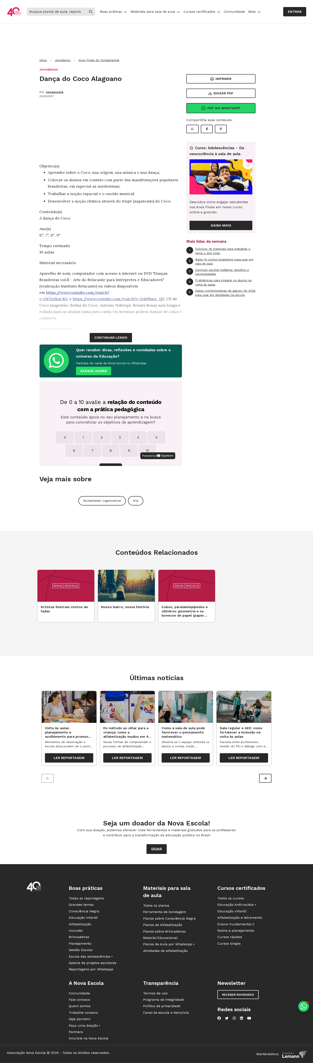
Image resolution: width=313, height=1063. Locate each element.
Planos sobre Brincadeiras (164, 931)
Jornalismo (62, 60)
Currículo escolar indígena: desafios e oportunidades (219, 272)
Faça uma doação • (84, 1025)
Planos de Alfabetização (162, 925)
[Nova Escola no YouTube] (249, 1018)
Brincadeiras (79, 937)
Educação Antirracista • (236, 905)
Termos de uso (155, 993)
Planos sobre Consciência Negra (169, 918)
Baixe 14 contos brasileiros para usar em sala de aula (221, 261)
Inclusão (76, 931)
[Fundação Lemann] (294, 1054)
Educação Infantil (83, 918)
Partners (76, 1032)
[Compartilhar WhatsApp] (192, 129)
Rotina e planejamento (235, 931)
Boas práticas (111, 12)
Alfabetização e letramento (239, 918)
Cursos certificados (199, 12)
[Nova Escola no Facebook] (219, 1018)
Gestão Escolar (81, 950)
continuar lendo (110, 337)
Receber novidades (238, 994)
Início (43, 60)
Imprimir (223, 79)
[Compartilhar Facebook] (207, 129)
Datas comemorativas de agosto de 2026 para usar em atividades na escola (222, 293)
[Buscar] (90, 12)
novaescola (54, 92)
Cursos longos (229, 943)
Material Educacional (160, 938)
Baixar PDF (224, 93)
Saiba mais (221, 225)
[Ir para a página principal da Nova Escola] (14, 12)
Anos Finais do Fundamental (98, 60)
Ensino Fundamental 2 (235, 924)
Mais (252, 12)
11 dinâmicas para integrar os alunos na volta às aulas (220, 282)
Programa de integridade (163, 1000)
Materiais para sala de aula (153, 12)
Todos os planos (156, 905)
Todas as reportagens (86, 898)
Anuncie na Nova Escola (88, 1038)
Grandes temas (81, 905)
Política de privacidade (161, 1006)
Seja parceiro (79, 1019)
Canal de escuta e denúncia (166, 1013)
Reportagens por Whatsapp (91, 969)
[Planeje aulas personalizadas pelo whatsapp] (303, 1006)
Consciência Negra (84, 911)
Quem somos (79, 1006)
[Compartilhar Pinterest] (221, 129)
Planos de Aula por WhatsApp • (168, 944)
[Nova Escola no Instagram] (234, 1018)
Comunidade (234, 12)
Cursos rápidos (229, 937)
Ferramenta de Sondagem (164, 912)
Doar (156, 849)
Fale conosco (79, 1000)
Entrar (295, 12)
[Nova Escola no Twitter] (226, 1018)
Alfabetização (80, 924)
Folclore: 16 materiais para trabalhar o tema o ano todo (220, 251)
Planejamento (80, 943)
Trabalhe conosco (83, 1013)
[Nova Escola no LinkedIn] (241, 1018)
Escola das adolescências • (91, 956)
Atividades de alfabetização (165, 951)
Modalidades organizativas (102, 500)
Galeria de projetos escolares (92, 963)
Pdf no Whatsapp (223, 108)
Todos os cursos (230, 898)
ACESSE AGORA (93, 371)
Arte (136, 500)
